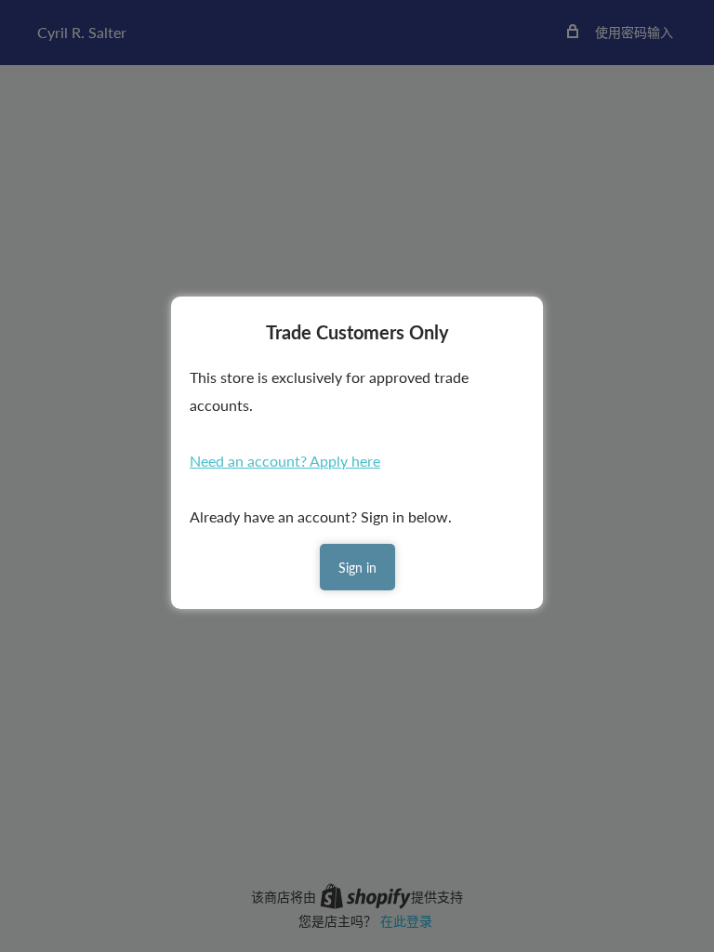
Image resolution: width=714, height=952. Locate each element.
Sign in (357, 567)
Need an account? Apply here (285, 460)
